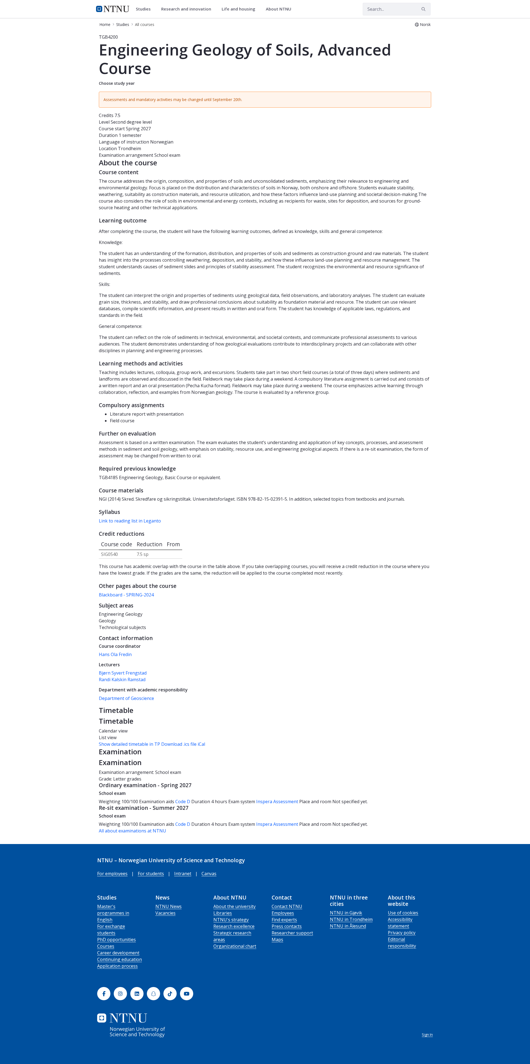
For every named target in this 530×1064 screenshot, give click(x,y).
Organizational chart (234, 946)
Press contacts (287, 926)
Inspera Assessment (277, 801)
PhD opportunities (116, 939)
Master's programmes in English (113, 913)
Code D (182, 801)
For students (151, 874)
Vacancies (165, 913)
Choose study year (117, 83)
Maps (277, 939)
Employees (283, 913)
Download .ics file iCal (183, 744)
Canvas (209, 874)
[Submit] (424, 9)
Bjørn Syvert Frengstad (123, 673)
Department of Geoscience (126, 698)
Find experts (284, 920)
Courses (105, 946)
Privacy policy (401, 933)
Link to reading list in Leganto (130, 521)
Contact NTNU (287, 906)
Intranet (182, 874)
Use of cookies (403, 913)
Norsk (425, 24)
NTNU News (168, 906)
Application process (117, 966)
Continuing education (119, 959)
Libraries (222, 913)
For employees (112, 874)
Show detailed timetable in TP (129, 744)
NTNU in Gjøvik (346, 913)
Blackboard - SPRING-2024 (126, 595)
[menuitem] (145, 9)
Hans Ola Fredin (115, 654)
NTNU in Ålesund (348, 926)
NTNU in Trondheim (351, 919)
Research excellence (234, 926)
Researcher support (292, 933)
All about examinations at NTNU (132, 831)
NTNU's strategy (231, 920)
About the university (234, 906)
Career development (118, 953)
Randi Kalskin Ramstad (122, 679)
